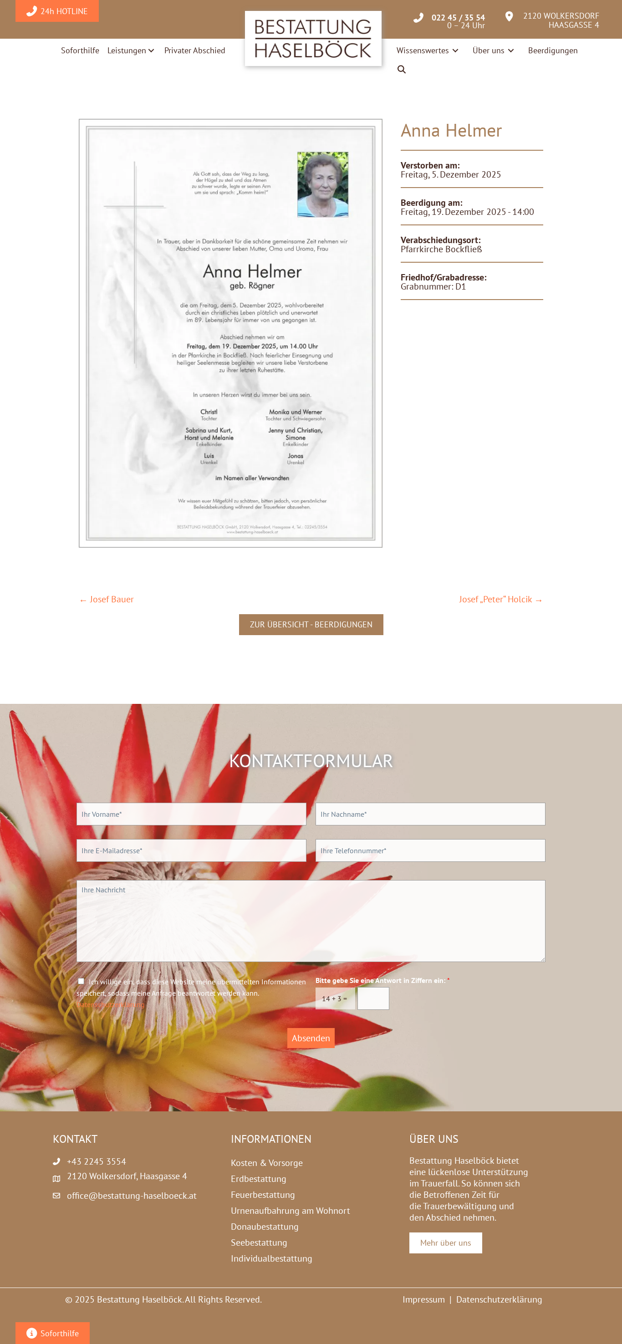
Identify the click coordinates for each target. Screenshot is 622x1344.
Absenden (311, 1038)
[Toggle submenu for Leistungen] (151, 50)
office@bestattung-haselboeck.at (132, 1195)
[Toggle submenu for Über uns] (510, 50)
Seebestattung (259, 1242)
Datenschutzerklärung (110, 1004)
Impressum (424, 1299)
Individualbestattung (271, 1258)
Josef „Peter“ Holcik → (501, 599)
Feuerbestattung (263, 1195)
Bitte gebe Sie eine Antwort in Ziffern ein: (383, 980)
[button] (402, 70)
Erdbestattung (258, 1179)
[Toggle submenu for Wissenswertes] (455, 50)
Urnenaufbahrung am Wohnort (290, 1211)
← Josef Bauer (106, 599)
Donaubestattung (265, 1226)
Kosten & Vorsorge (267, 1163)
